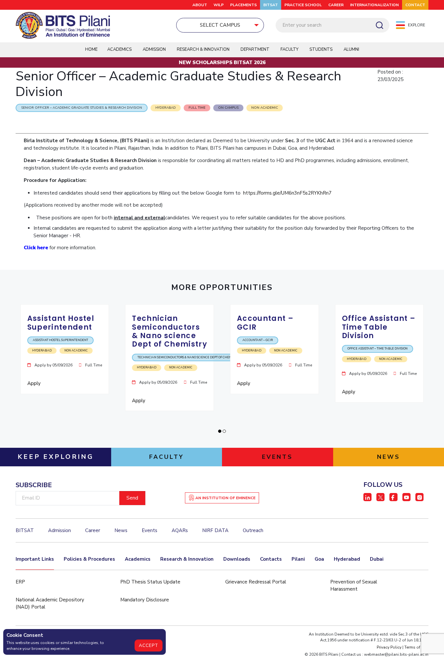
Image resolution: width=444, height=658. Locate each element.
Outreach (253, 530)
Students (321, 49)
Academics (137, 559)
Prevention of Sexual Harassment (353, 586)
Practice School (303, 4)
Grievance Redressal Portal (255, 582)
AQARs (180, 530)
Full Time (197, 107)
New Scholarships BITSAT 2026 (222, 62)
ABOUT (199, 4)
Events (149, 530)
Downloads (236, 559)
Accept (148, 645)
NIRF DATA (215, 530)
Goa (319, 559)
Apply (34, 383)
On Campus (228, 107)
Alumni (351, 49)
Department (255, 49)
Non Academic (264, 107)
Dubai (377, 559)
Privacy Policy (389, 647)
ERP (20, 582)
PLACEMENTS (243, 4)
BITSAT (270, 4)
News (120, 530)
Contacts (271, 559)
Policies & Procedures (89, 559)
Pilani (298, 559)
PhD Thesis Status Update (150, 582)
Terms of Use (416, 647)
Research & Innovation (187, 559)
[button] (219, 431)
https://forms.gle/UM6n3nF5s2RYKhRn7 (287, 193)
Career (336, 4)
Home (91, 49)
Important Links (35, 559)
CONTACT (415, 4)
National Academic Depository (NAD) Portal (50, 603)
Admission (154, 49)
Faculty (289, 49)
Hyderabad (347, 559)
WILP (219, 4)
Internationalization (374, 4)
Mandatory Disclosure (144, 599)
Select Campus (220, 25)
